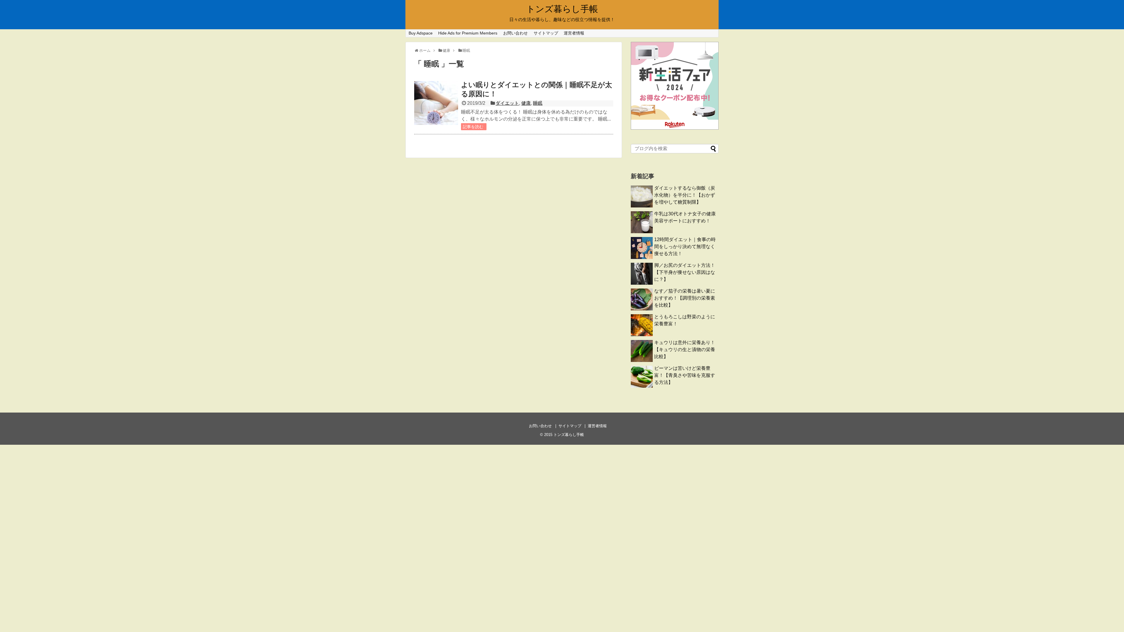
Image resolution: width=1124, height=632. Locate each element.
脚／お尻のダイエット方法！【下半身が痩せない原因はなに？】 (684, 272)
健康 (526, 103)
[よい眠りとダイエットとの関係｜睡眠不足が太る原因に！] (436, 103)
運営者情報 (574, 33)
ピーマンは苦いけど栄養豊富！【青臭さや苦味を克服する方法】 (684, 375)
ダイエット (507, 103)
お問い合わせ (515, 33)
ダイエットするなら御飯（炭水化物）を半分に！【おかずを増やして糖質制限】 (684, 195)
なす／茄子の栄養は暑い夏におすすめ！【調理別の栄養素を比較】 (684, 298)
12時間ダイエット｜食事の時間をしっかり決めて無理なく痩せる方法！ (685, 246)
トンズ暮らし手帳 (562, 9)
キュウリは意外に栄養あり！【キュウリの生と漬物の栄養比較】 (684, 349)
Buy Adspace (421, 33)
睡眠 (537, 103)
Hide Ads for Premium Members (467, 33)
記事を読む (473, 126)
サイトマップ (546, 33)
